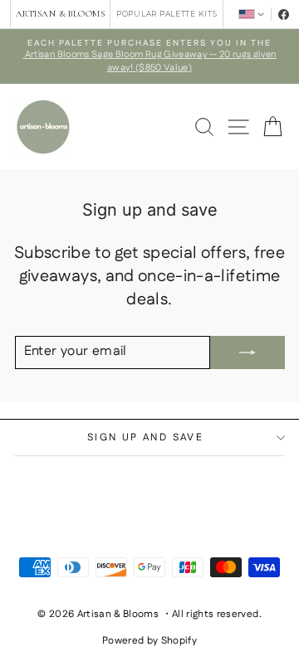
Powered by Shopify (149, 641)
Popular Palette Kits (166, 13)
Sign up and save (145, 437)
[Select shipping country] (251, 13)
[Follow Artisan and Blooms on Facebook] (283, 14)
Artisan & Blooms (60, 13)
